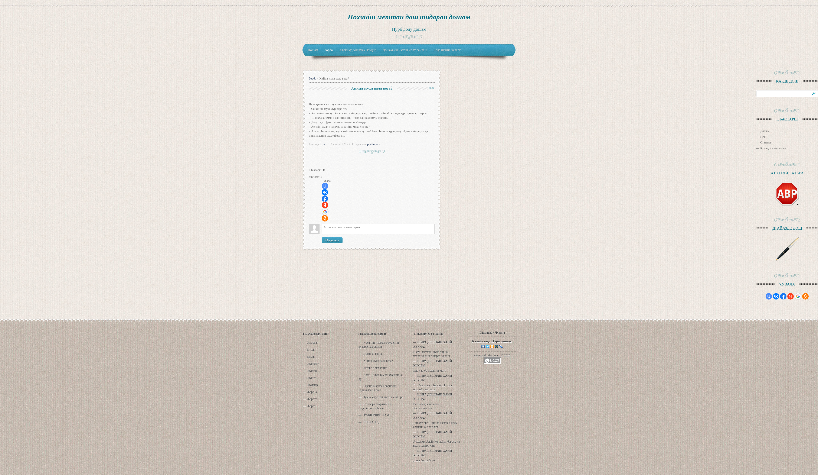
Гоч (322, 144)
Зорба (312, 78)
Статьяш (765, 142)
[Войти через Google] (325, 211)
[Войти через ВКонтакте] (325, 192)
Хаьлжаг (312, 342)
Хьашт (311, 378)
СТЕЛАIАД (371, 422)
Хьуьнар (312, 385)
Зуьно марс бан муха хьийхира (383, 397)
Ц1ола (311, 350)
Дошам (764, 131)
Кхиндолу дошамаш (773, 148)
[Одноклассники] (492, 346)
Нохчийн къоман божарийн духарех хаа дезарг (379, 344)
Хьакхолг (313, 364)
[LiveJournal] (501, 346)
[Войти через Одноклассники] (325, 218)
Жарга (311, 406)
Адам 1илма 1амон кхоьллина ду (380, 377)
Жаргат (312, 399)
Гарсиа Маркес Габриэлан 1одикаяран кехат (378, 388)
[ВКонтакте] (483, 346)
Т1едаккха (332, 240)
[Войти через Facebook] (325, 199)
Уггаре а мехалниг (375, 368)
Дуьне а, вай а (372, 354)
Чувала (500, 332)
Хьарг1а (312, 371)
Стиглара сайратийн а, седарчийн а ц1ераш (375, 406)
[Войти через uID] (325, 186)
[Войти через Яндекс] (325, 205)
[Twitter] (487, 346)
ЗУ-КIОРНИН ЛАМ (376, 415)
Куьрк (311, 357)
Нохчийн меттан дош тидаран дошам (409, 17)
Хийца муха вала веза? (378, 361)
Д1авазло (486, 332)
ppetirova (372, 144)
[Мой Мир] (496, 346)
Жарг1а (312, 392)
